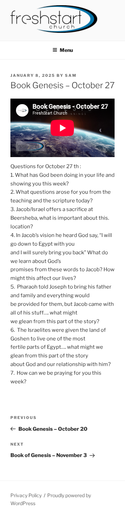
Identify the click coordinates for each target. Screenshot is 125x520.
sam (71, 75)
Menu (66, 50)
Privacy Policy (26, 495)
